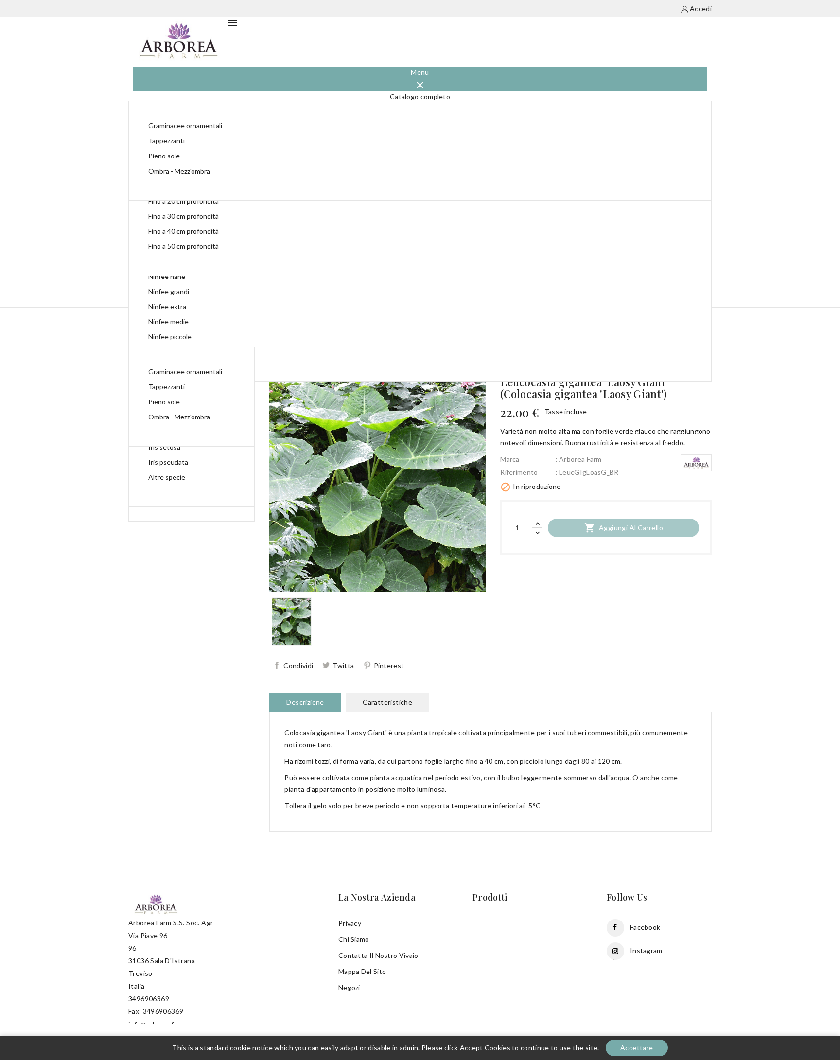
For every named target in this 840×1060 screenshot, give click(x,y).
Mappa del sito (362, 971)
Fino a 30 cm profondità (183, 216)
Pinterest (389, 665)
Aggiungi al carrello (623, 527)
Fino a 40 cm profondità (183, 231)
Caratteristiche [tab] (387, 702)
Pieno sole (164, 156)
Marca (510, 459)
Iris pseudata (168, 462)
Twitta (343, 665)
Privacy (349, 923)
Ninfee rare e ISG (174, 352)
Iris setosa (164, 447)
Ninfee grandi (168, 291)
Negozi (349, 987)
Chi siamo (353, 939)
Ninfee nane (166, 276)
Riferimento (519, 472)
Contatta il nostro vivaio (378, 955)
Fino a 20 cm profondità (183, 201)
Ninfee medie (168, 321)
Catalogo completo (420, 96)
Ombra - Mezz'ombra (179, 171)
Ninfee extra (167, 306)
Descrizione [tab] (305, 702)
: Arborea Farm (579, 459)
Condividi (298, 665)
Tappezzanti (166, 141)
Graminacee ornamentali (185, 126)
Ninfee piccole (170, 336)
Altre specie (166, 477)
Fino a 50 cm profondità (183, 246)
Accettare (636, 1047)
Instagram (646, 950)
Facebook (645, 927)
